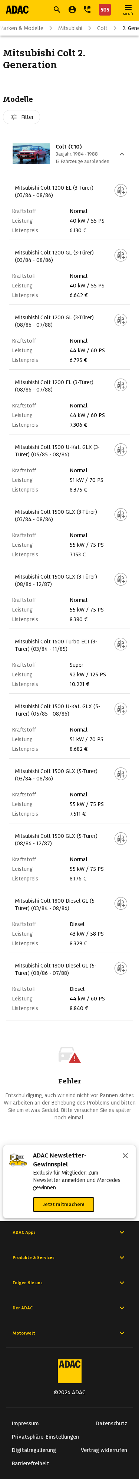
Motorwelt (24, 1333)
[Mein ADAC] (72, 9)
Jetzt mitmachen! (64, 1204)
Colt (102, 28)
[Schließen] (125, 1156)
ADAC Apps (24, 1232)
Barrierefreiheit (30, 1463)
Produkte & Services (33, 1257)
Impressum (25, 1423)
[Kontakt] (87, 9)
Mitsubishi (70, 28)
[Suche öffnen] (57, 9)
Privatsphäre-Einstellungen (45, 1436)
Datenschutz (111, 1423)
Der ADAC (23, 1307)
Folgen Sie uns (28, 1282)
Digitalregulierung (34, 1450)
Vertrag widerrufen (104, 1450)
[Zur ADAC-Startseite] (17, 10)
